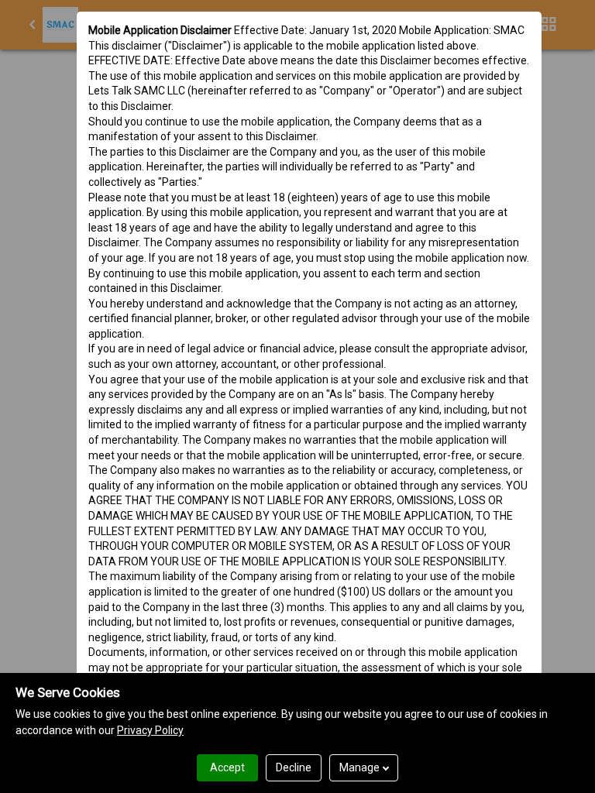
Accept (227, 767)
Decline (293, 767)
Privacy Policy (150, 730)
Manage (359, 767)
